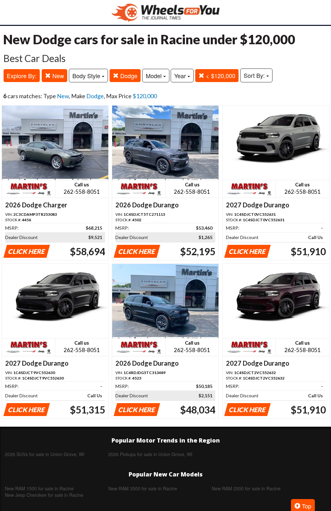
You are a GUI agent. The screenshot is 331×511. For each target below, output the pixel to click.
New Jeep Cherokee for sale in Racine (44, 495)
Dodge (128, 75)
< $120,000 (219, 75)
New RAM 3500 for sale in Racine (142, 488)
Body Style (87, 75)
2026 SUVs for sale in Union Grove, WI (44, 454)
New (57, 75)
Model (154, 75)
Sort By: (255, 75)
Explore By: (22, 75)
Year (180, 75)
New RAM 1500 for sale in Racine (39, 488)
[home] (165, 12)
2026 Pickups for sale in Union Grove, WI (150, 454)
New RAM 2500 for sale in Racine (246, 488)
